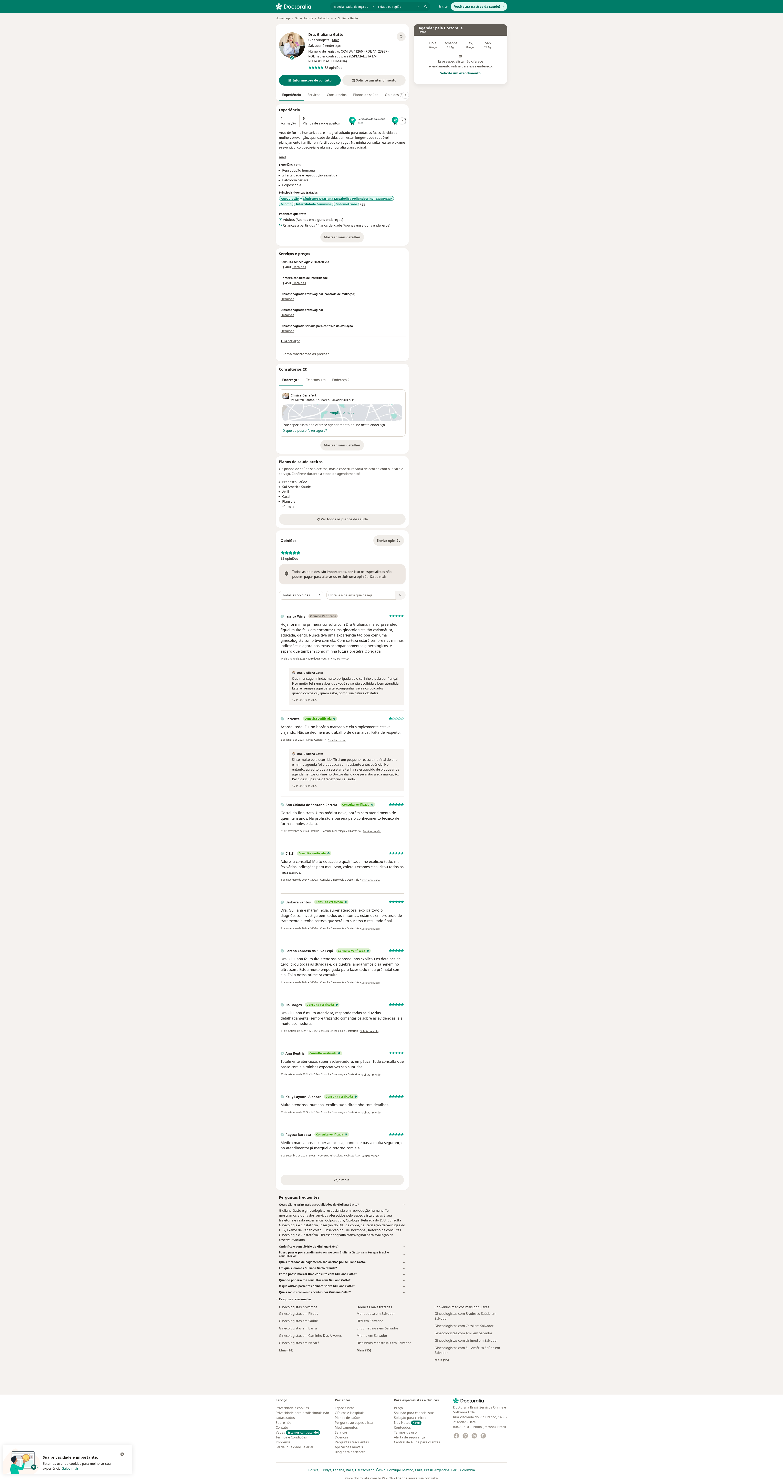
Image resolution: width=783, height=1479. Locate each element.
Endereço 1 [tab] (291, 380)
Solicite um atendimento (460, 73)
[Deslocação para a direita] (405, 95)
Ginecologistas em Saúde (298, 1321)
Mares (325, 400)
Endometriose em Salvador (377, 1328)
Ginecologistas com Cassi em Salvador (464, 1326)
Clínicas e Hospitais (349, 1413)
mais (282, 157)
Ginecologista (304, 18)
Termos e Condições (291, 1437)
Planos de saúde (365, 95)
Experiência (291, 95)
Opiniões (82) (395, 95)
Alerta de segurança (409, 1437)
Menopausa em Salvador (376, 1313)
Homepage (283, 18)
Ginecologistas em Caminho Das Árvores (310, 1335)
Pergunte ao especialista (354, 1422)
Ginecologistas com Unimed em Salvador (466, 1340)
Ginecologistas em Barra (298, 1328)
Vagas (297, 1432)
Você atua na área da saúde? (477, 6)
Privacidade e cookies (292, 1408)
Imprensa (283, 1442)
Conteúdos (402, 1427)
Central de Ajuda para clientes (417, 1442)
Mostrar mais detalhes (344, 238)
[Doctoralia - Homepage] (301, 6)
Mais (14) (286, 1350)
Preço (398, 1408)
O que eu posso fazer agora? (304, 430)
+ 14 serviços (290, 341)
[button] (310, 80)
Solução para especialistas (414, 1413)
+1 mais (288, 506)
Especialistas (344, 1408)
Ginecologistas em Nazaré (299, 1343)
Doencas (341, 1437)
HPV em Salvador (370, 1321)
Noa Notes (407, 1422)
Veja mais (350, 1181)
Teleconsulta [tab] (316, 380)
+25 (362, 204)
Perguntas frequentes (352, 1442)
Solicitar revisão (340, 659)
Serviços (313, 95)
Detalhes (299, 267)
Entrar (443, 6)
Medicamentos (346, 1427)
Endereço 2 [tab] (340, 380)
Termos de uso (405, 1432)
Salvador (337, 400)
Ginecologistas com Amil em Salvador (463, 1333)
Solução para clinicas (410, 1417)
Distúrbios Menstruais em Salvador (384, 1343)
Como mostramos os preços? (305, 354)
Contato (282, 1427)
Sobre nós (283, 1422)
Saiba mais (70, 1468)
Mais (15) (364, 1350)
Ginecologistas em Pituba (298, 1313)
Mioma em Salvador (372, 1335)
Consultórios (337, 95)
